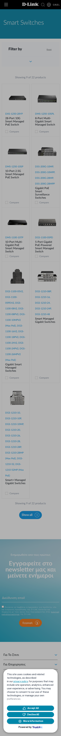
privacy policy (20, 681)
